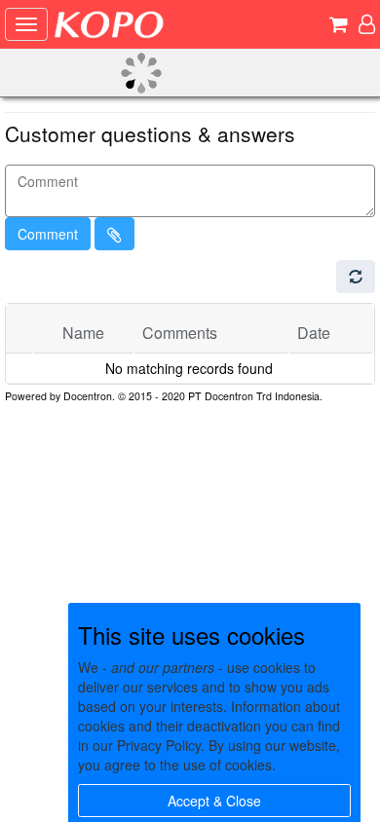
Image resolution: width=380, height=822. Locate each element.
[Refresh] (355, 276)
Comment (48, 233)
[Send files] (114, 233)
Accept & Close (214, 800)
